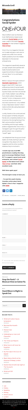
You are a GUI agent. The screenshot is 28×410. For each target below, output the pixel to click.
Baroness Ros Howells (10, 325)
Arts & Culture (8, 394)
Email (4, 245)
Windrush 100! (8, 371)
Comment (5, 214)
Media (23, 195)
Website (4, 252)
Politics (6, 388)
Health (19, 195)
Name (4, 237)
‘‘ (6, 164)
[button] (4, 190)
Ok (14, 407)
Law (5, 386)
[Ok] (26, 404)
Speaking (7, 390)
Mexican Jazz (8, 330)
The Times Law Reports (11, 341)
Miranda (7, 195)
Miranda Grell (8, 5)
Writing (6, 392)
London (6, 397)
